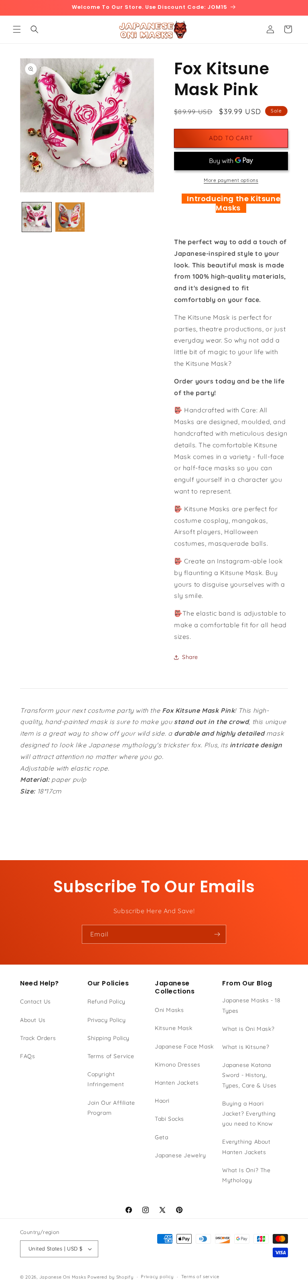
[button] (17, 29)
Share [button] (190, 657)
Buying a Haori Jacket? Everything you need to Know (249, 1113)
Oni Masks (169, 1010)
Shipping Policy (108, 1038)
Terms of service (200, 1276)
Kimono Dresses (177, 1064)
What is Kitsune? (246, 1046)
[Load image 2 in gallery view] (70, 217)
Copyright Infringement (105, 1079)
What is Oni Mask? (248, 1028)
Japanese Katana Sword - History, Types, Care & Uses (249, 1075)
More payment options (231, 180)
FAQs (27, 1056)
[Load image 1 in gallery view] (36, 217)
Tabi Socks (169, 1118)
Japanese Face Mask (184, 1046)
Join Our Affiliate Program (111, 1107)
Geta (161, 1137)
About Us (33, 1020)
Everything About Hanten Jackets (246, 1146)
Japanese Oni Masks (62, 1277)
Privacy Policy (106, 1020)
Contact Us (35, 1001)
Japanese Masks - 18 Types (251, 1005)
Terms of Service (110, 1056)
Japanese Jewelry (180, 1155)
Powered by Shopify (110, 1277)
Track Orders (38, 1038)
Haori (162, 1100)
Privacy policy (157, 1276)
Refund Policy (106, 1001)
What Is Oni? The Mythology (246, 1175)
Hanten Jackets (177, 1082)
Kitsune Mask (173, 1028)
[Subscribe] (217, 934)
